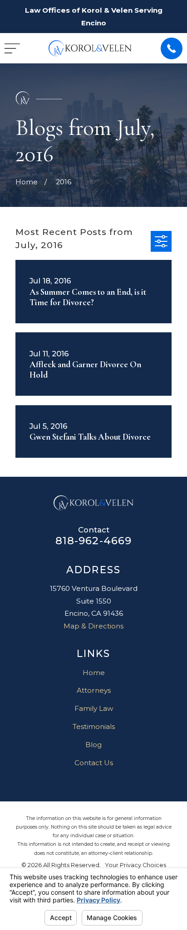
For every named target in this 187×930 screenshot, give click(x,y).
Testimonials (94, 726)
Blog (93, 744)
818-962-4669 (93, 540)
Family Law (93, 708)
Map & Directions (93, 626)
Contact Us (93, 762)
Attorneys (94, 690)
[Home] (90, 48)
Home (94, 672)
